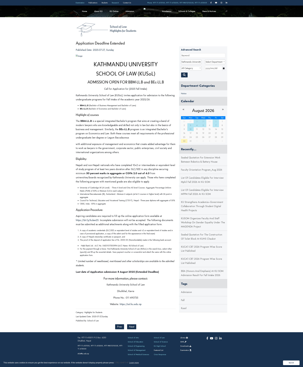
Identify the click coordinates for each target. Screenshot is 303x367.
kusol (183, 308)
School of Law (118, 26)
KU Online (114, 11)
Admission (130, 11)
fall (183, 300)
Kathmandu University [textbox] (191, 61)
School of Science (161, 341)
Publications (93, 2)
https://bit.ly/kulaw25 (87, 220)
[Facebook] (211, 2)
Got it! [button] (291, 363)
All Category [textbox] (187, 68)
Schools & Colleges (186, 11)
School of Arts (133, 337)
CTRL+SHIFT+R (121, 363)
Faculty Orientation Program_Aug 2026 (201, 170)
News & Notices (209, 11)
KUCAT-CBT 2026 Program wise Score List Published (201, 249)
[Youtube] (216, 2)
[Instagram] (222, 2)
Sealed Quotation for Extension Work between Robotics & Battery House (200, 160)
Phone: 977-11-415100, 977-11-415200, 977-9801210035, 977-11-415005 (177, 2)
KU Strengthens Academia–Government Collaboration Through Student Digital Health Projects (202, 206)
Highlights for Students (123, 30)
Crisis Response (160, 354)
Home (84, 11)
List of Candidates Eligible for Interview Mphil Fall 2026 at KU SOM (202, 180)
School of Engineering (136, 346)
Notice (183, 93)
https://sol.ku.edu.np (130, 304)
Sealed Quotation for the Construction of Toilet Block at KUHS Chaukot (201, 237)
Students (105, 2)
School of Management (136, 350)
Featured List (158, 350)
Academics (166, 11)
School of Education (135, 341)
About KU (98, 11)
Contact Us (127, 2)
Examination (80, 2)
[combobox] (191, 62)
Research (115, 2)
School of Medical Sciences (138, 354)
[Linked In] (226, 2)
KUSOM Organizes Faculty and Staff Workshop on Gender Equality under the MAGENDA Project (203, 222)
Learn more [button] (134, 363)
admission (186, 292)
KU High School (160, 346)
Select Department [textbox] (214, 61)
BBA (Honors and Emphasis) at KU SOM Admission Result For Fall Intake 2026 (202, 273)
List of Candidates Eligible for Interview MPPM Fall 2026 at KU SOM (202, 192)
